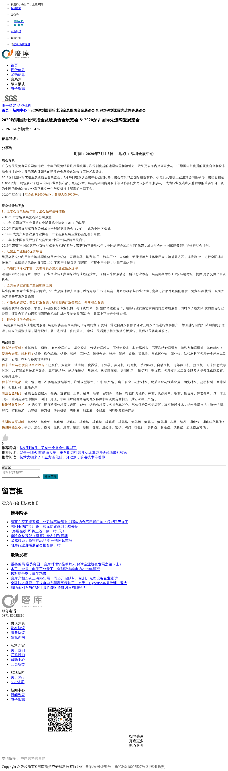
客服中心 (16, 37)
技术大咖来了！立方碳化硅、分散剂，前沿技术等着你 (62, 457)
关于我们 (18, 650)
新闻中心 (20, 110)
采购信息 (18, 74)
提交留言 (50, 476)
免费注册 (24, 44)
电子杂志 (18, 89)
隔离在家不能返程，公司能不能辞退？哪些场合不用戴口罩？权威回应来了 (69, 522)
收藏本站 (16, 8)
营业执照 (158, 767)
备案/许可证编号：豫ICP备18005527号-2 (116, 767)
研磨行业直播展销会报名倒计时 (36, 545)
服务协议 (18, 633)
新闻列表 (18, 695)
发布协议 (18, 628)
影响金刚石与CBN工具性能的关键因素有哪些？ (48, 588)
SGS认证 (17, 682)
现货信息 (18, 70)
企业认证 (16, 31)
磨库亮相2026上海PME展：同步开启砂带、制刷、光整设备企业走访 (64, 578)
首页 (14, 65)
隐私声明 (18, 637)
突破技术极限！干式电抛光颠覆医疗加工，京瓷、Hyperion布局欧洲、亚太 (69, 583)
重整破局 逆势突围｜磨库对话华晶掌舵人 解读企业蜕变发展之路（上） (67, 564)
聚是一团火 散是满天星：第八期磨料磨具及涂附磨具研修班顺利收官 (73, 452)
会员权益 (18, 664)
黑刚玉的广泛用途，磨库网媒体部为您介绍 (44, 526)
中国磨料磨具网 (32, 758)
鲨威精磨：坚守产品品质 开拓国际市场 (41, 540)
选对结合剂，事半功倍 (28, 573)
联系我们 (18, 655)
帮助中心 (18, 660)
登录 (16, 44)
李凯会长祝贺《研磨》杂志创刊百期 (39, 536)
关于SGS (17, 677)
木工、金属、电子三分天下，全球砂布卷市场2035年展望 (55, 569)
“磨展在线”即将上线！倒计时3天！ (38, 531)
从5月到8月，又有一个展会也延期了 (48, 448)
